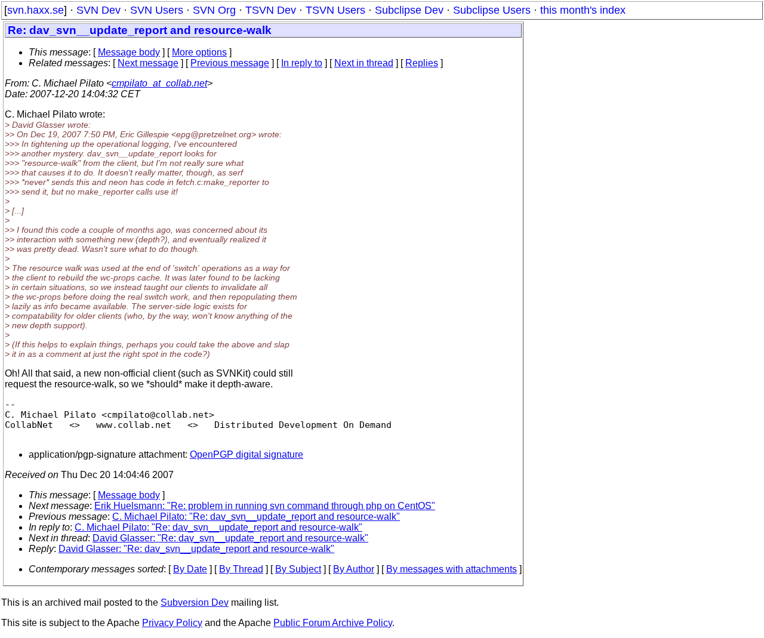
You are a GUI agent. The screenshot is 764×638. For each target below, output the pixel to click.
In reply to (301, 63)
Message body (129, 52)
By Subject (298, 569)
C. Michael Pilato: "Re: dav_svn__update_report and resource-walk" (256, 516)
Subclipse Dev (409, 10)
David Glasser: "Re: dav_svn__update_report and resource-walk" (230, 538)
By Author (353, 569)
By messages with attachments (451, 569)
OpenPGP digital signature (246, 454)
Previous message (229, 63)
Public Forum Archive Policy (332, 623)
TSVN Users (335, 10)
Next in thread (363, 63)
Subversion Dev (195, 602)
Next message (148, 63)
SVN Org (214, 10)
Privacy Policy (172, 623)
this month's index (583, 10)
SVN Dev (98, 10)
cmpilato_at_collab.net (159, 83)
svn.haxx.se (35, 10)
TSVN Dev (270, 10)
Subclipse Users (492, 10)
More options (199, 52)
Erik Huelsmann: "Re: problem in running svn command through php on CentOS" (264, 506)
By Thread (241, 569)
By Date (190, 569)
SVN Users (156, 10)
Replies (421, 63)
